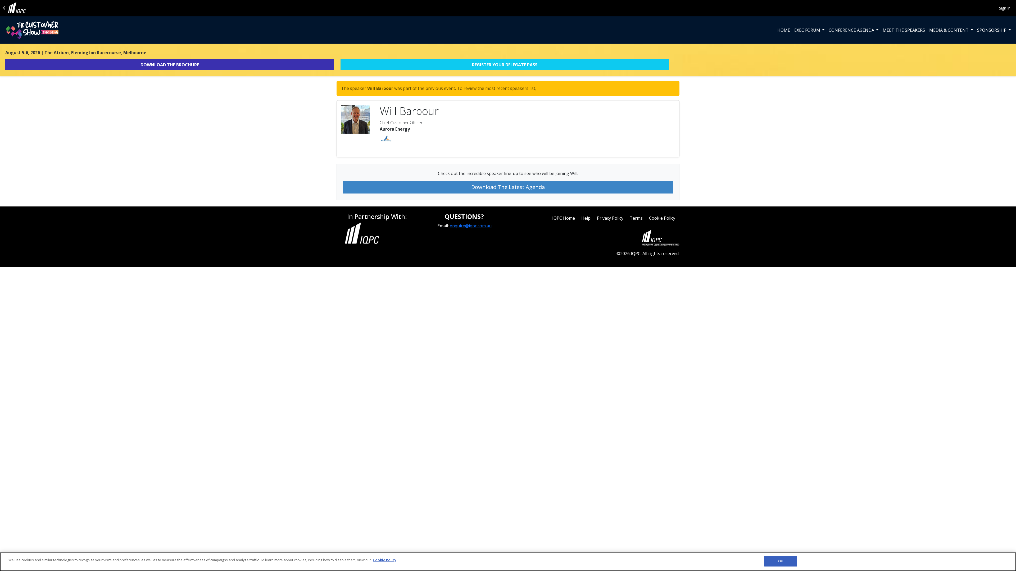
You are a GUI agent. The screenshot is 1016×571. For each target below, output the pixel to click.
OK (780, 561)
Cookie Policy (662, 218)
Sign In (1004, 8)
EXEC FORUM (807, 30)
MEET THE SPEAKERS (904, 30)
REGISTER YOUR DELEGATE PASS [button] (504, 65)
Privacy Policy (610, 218)
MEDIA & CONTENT (949, 30)
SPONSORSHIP (992, 30)
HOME (783, 30)
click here (547, 88)
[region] (508, 561)
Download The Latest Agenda (508, 187)
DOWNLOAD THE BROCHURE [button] (169, 65)
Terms (636, 218)
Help (586, 218)
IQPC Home (563, 218)
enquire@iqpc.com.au (471, 226)
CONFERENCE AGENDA (852, 30)
